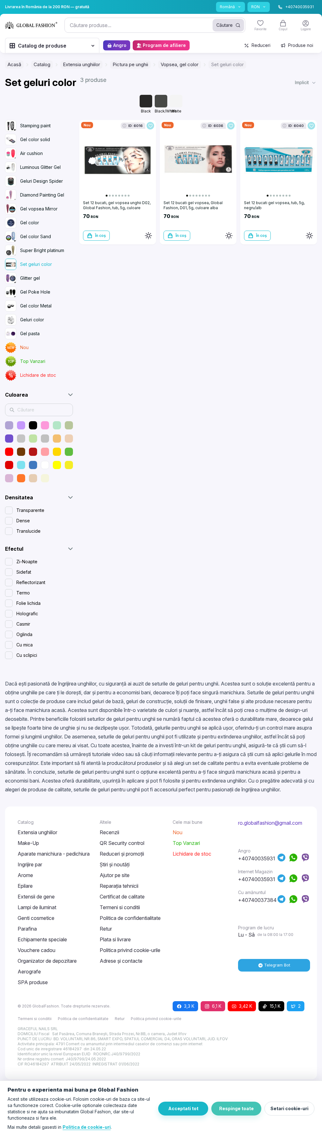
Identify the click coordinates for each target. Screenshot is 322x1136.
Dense (23, 520)
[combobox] (154, 25)
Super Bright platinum (42, 250)
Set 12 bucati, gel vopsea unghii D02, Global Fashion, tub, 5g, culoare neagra (117, 207)
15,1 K (275, 1006)
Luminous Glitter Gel (40, 167)
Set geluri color (36, 264)
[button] (306, 82)
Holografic (27, 613)
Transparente (30, 510)
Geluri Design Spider (41, 181)
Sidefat (23, 572)
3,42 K (245, 1006)
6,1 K (216, 1006)
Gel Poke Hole (35, 292)
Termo (23, 592)
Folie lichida (28, 603)
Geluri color (32, 319)
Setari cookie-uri (289, 1108)
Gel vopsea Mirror (39, 208)
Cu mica (24, 644)
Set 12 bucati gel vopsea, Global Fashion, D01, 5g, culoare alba (193, 205)
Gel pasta (30, 333)
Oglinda (24, 634)
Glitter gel (30, 278)
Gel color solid (35, 139)
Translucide (28, 531)
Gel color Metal (36, 305)
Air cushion (31, 153)
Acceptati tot (183, 1108)
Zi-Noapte (26, 561)
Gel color (29, 222)
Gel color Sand (35, 236)
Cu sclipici (26, 655)
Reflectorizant (30, 582)
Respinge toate (236, 1108)
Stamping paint (35, 125)
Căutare (224, 25)
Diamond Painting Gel (42, 195)
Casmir (23, 624)
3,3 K (189, 1006)
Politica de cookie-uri (87, 1127)
